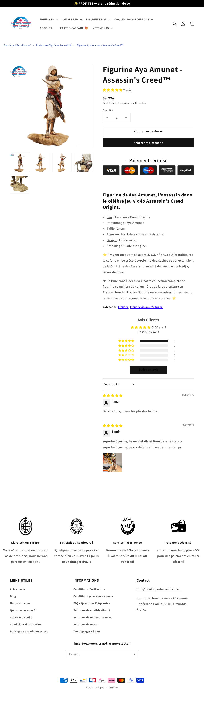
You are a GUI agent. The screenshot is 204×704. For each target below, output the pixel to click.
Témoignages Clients (86, 631)
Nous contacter (20, 603)
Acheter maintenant (148, 143)
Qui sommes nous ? (22, 610)
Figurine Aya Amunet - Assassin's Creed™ (100, 45)
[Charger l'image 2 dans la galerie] (40, 162)
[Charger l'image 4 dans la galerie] (83, 162)
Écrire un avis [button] (148, 369)
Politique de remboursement (29, 631)
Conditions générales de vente (93, 596)
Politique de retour (85, 624)
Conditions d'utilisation (26, 624)
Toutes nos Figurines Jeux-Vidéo (54, 45)
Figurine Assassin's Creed (146, 307)
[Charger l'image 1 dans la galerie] (19, 162)
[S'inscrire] (133, 654)
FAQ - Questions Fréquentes (91, 603)
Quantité (108, 110)
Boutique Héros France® (17, 45)
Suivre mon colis (21, 617)
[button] (48, 19)
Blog (13, 596)
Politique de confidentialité (91, 610)
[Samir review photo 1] (112, 462)
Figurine (123, 307)
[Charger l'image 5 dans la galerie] (19, 183)
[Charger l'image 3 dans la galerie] (62, 162)
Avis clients (17, 589)
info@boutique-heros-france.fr (159, 589)
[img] (113, 395)
